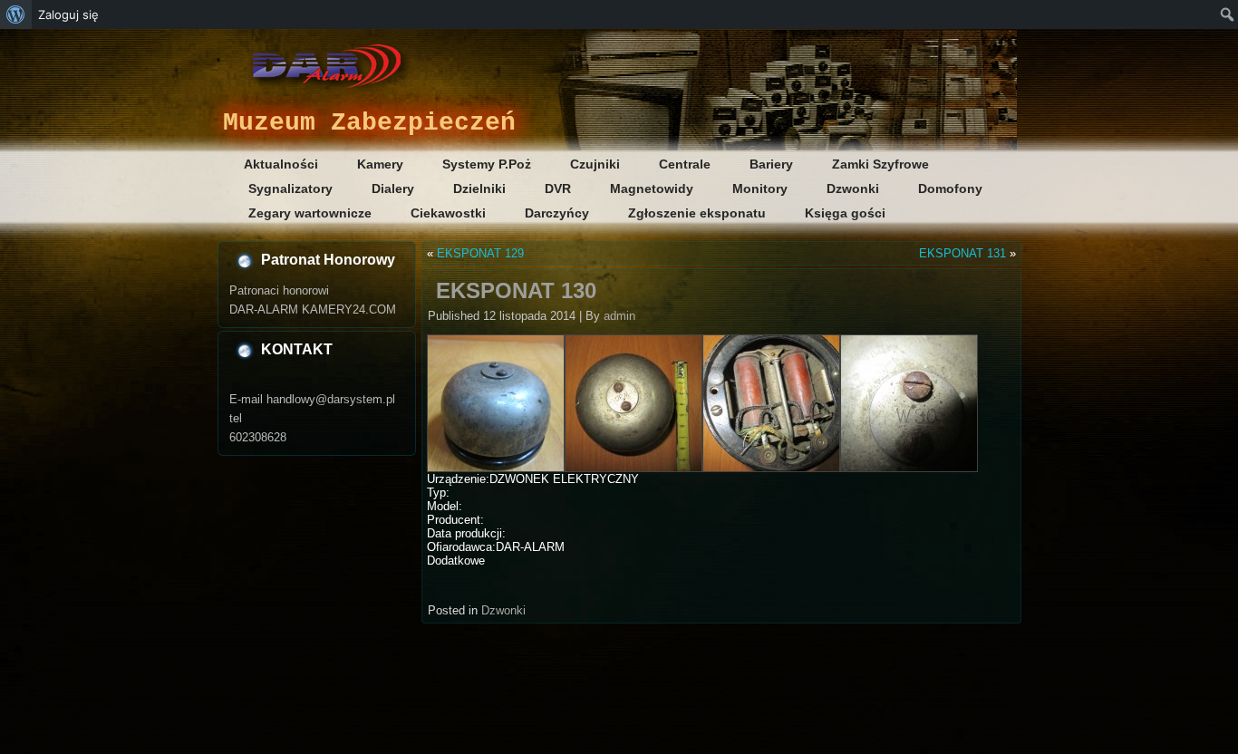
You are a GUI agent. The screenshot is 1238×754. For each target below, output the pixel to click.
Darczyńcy (557, 213)
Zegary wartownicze (310, 213)
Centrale (685, 164)
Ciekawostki (448, 213)
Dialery (393, 188)
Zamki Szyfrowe (880, 164)
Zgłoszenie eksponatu (697, 213)
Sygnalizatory (290, 188)
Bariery (771, 164)
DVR (558, 188)
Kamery (380, 164)
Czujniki (595, 164)
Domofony (950, 188)
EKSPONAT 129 (480, 253)
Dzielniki (479, 188)
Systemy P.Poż (486, 164)
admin (619, 316)
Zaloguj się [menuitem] (68, 14)
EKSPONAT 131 (962, 253)
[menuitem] (16, 14)
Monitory (760, 188)
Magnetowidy (651, 188)
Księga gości (845, 213)
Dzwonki (853, 188)
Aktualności (281, 164)
